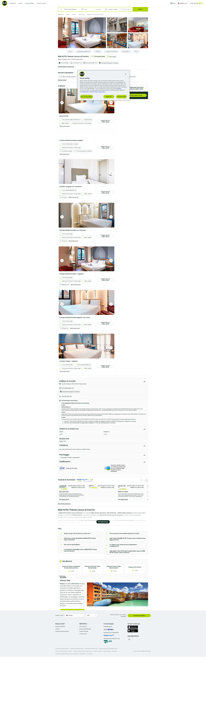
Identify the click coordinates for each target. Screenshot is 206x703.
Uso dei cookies (107, 651)
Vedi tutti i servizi (62, 80)
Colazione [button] (63, 445)
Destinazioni (13, 3)
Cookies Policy (85, 91)
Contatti (57, 629)
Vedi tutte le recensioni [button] (64, 503)
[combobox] (70, 9)
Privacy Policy (94, 91)
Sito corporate (83, 626)
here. (120, 88)
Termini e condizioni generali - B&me (63, 651)
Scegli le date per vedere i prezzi (133, 95)
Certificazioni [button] (64, 461)
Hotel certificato (65, 63)
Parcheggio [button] (64, 455)
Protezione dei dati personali (91, 648)
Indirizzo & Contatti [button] (67, 381)
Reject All (109, 96)
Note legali (114, 651)
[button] (112, 9)
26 (144, 45)
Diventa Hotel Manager (85, 629)
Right (111, 102)
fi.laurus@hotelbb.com (91, 63)
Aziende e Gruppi (41, 3)
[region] (103, 85)
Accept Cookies (121, 96)
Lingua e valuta (59, 615)
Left (62, 102)
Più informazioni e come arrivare (66, 66)
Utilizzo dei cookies (97, 651)
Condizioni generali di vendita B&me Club (108, 648)
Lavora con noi (83, 633)
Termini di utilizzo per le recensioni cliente (82, 651)
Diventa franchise (83, 631)
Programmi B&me (29, 3)
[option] (86, 101)
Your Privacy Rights (86, 96)
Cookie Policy (101, 91)
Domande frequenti (60, 626)
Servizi (20, 3)
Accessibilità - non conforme (85, 653)
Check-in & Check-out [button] (68, 429)
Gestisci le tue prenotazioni (62, 631)
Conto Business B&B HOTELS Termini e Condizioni (66, 653)
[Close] (125, 74)
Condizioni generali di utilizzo (62, 648)
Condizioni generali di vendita (76, 648)
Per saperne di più (64, 499)
